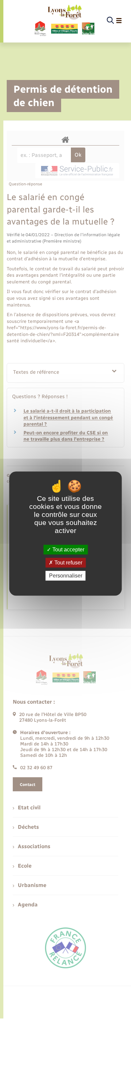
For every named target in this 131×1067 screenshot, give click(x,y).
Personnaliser (65, 576)
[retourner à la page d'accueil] (64, 20)
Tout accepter (67, 549)
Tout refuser (67, 562)
